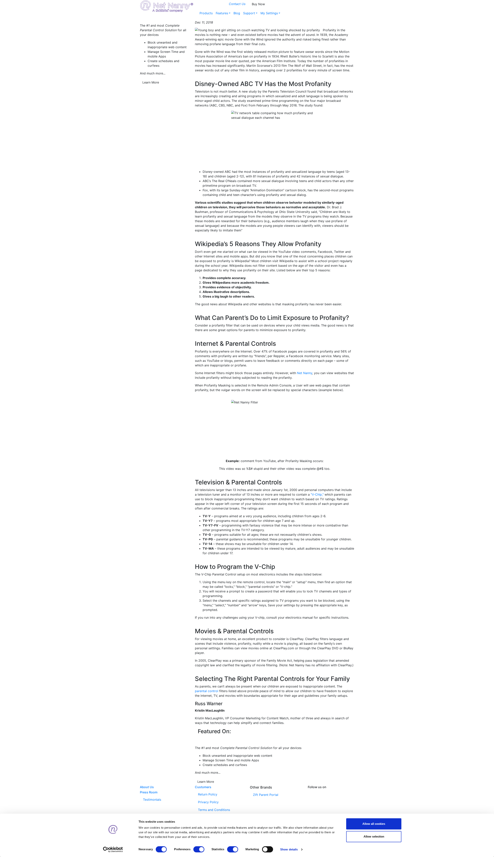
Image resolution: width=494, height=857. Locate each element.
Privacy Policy (208, 802)
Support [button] (249, 13)
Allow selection (374, 836)
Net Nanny (304, 373)
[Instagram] (336, 792)
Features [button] (222, 13)
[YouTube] (342, 792)
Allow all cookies (373, 823)
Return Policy (207, 794)
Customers (203, 787)
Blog (236, 13)
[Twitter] (330, 792)
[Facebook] (317, 792)
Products (206, 13)
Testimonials (152, 799)
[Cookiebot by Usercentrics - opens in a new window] (113, 849)
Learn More (150, 82)
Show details (289, 849)
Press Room (148, 792)
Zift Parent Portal (265, 795)
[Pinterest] (323, 792)
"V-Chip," (317, 494)
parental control (206, 691)
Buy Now (258, 4)
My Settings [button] (269, 13)
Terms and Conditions (214, 810)
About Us (147, 787)
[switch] (198, 849)
